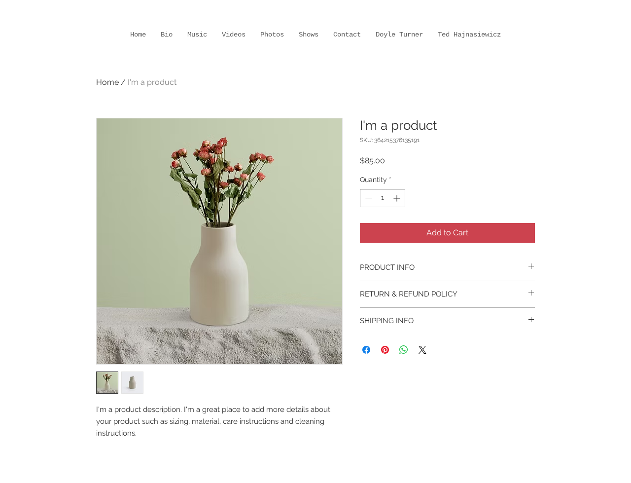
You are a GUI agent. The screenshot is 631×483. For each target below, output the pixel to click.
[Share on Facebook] (366, 350)
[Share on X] (422, 350)
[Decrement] (367, 198)
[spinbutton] (382, 198)
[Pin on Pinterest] (385, 350)
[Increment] (397, 198)
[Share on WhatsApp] (404, 350)
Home (107, 82)
